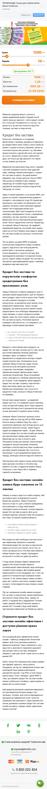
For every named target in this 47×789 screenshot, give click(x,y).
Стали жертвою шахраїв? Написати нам (25, 742)
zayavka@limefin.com (25, 749)
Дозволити (38, 15)
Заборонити (26, 15)
